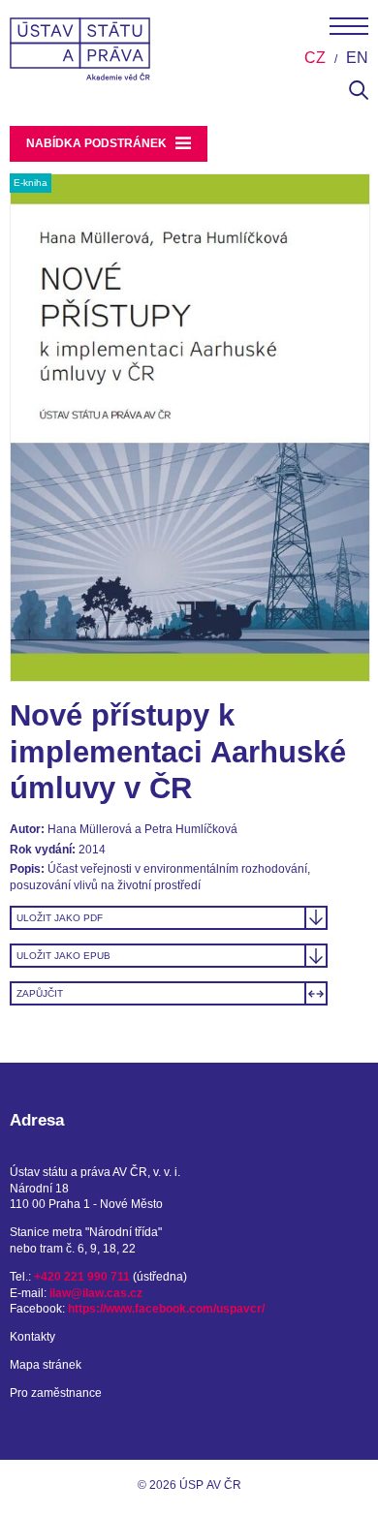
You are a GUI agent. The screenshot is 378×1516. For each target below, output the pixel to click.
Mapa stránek (45, 1365)
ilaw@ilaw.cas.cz (95, 1293)
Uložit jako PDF (59, 918)
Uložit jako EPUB (63, 955)
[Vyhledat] (358, 96)
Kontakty (32, 1337)
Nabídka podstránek (98, 142)
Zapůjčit (39, 993)
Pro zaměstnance (56, 1393)
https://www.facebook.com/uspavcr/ (166, 1308)
